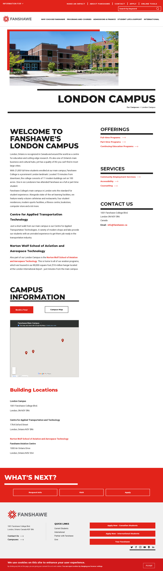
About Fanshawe (100, 4)
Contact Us (13, 536)
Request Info (35, 492)
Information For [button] (12, 4)
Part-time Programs (110, 142)
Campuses (13, 539)
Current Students (61, 528)
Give (56, 539)
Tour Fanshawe (122, 542)
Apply (133, 4)
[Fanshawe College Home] (17, 19)
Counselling (106, 186)
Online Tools (149, 4)
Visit (81, 492)
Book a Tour (22, 310)
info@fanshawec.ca (117, 225)
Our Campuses (133, 107)
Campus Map (56, 309)
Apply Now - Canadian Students (123, 525)
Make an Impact (76, 4)
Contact (120, 4)
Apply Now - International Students (122, 534)
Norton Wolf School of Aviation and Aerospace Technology (39, 439)
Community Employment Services (118, 177)
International (151, 19)
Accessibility (106, 181)
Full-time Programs (110, 137)
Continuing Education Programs (116, 146)
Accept (149, 565)
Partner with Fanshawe (63, 536)
